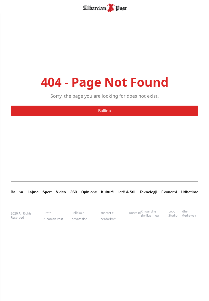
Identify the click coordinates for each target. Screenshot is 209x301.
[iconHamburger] (13, 7)
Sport (47, 192)
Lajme (33, 192)
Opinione (89, 192)
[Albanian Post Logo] (105, 7)
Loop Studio (172, 213)
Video (61, 192)
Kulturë (107, 192)
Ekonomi (169, 192)
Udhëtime (189, 192)
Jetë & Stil (126, 192)
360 (73, 192)
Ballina (104, 111)
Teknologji (148, 192)
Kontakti (135, 213)
